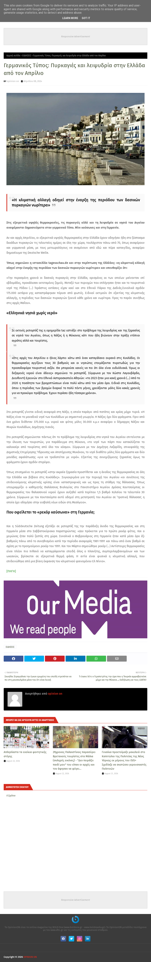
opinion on (13, 81)
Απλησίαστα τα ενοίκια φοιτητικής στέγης (25, 754)
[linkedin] (87, 939)
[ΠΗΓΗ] (11, 571)
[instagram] (79, 939)
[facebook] (63, 939)
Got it (86, 18)
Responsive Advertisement (75, 36)
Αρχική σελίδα (13, 55)
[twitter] (71, 939)
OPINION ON (30, 957)
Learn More (70, 18)
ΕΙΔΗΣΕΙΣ (26, 55)
